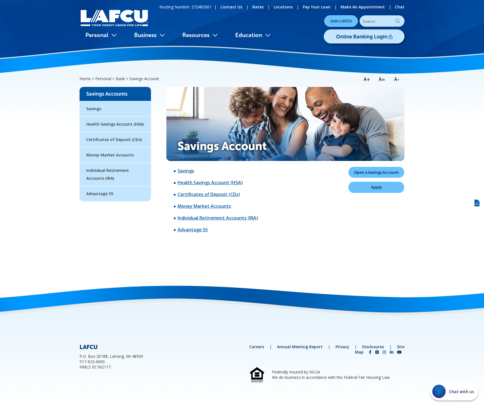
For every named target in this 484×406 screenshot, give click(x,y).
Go (397, 21)
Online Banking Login (362, 37)
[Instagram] (384, 352)
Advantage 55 (193, 230)
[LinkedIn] (392, 352)
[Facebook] (370, 352)
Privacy (342, 346)
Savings (186, 171)
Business (145, 35)
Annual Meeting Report (300, 346)
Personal (96, 35)
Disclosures (373, 346)
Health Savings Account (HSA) (210, 182)
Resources (196, 35)
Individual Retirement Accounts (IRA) (218, 218)
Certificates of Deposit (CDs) (209, 194)
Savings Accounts (106, 94)
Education (248, 35)
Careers (256, 346)
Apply (376, 187)
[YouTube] (399, 352)
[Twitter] (377, 352)
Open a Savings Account (376, 172)
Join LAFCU (341, 21)
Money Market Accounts (204, 206)
